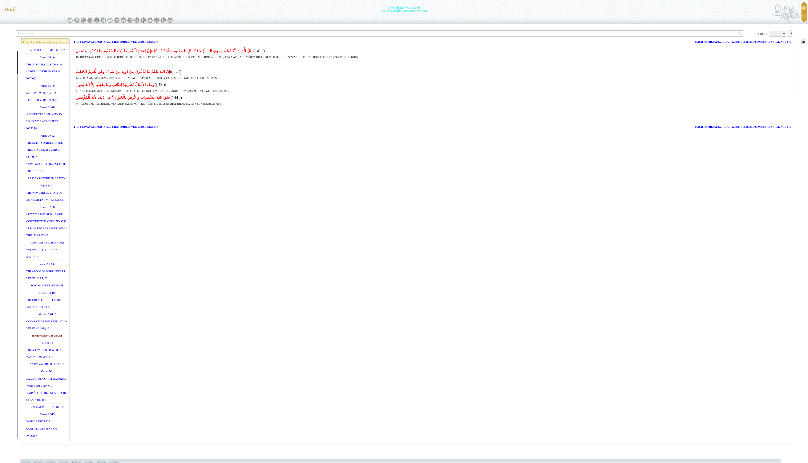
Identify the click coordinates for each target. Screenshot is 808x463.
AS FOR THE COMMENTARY (47, 50)
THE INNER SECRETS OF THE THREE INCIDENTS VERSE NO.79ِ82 (44, 149)
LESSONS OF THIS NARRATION (47, 178)
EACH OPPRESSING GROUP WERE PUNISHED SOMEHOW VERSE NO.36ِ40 (743, 41)
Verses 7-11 (47, 371)
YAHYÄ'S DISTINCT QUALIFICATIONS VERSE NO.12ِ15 (41, 428)
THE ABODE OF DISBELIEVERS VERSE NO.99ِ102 (45, 275)
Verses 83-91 (47, 185)
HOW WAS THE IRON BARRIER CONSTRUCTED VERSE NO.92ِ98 (46, 218)
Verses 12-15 (47, 414)
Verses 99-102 (47, 264)
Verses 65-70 (47, 85)
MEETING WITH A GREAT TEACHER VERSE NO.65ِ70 (42, 96)
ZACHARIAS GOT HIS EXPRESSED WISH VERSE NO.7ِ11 (47, 382)
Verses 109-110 (47, 314)
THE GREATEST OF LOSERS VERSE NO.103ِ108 (43, 303)
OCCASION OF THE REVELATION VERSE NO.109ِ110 (46, 325)
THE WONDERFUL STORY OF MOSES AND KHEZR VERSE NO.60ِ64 (44, 71)
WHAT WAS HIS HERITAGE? (47, 364)
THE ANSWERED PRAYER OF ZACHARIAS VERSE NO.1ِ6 (44, 353)
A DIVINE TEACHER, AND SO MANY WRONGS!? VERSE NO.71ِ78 (44, 121)
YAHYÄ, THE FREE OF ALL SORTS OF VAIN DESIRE (47, 396)
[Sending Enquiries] (804, 7)
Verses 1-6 (47, 342)
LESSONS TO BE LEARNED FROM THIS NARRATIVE (47, 232)
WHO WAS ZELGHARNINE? (47, 242)
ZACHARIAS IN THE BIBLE (47, 407)
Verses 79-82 (47, 135)
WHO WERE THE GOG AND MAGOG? (42, 253)
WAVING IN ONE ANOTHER (47, 285)
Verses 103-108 (47, 292)
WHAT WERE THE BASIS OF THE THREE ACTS (46, 167)
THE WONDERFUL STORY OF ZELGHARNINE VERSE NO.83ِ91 (46, 196)
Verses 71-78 (47, 107)
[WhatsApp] (804, 16)
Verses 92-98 (47, 207)
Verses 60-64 (47, 57)
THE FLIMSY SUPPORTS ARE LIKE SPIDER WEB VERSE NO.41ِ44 (116, 41)
